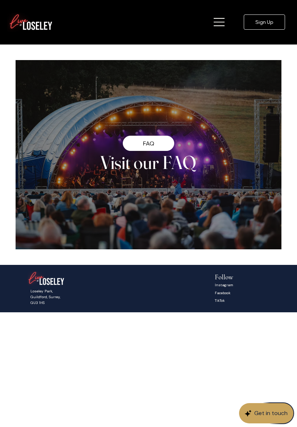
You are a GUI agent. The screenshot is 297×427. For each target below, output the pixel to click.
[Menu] (219, 22)
